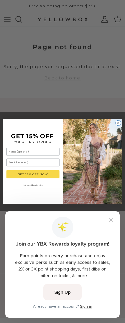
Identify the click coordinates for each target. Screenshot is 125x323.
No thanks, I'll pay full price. (33, 185)
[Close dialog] (118, 123)
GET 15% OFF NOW (33, 174)
